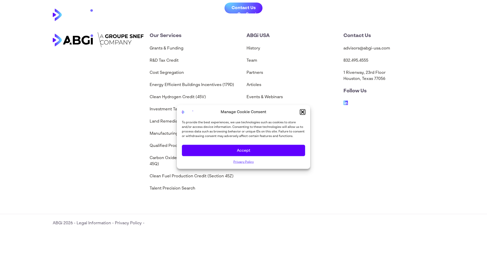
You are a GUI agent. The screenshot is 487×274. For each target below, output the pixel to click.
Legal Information (94, 223)
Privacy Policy (243, 162)
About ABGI (343, 14)
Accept (243, 150)
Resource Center (298, 14)
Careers (375, 14)
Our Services (250, 14)
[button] (302, 112)
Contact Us (411, 14)
